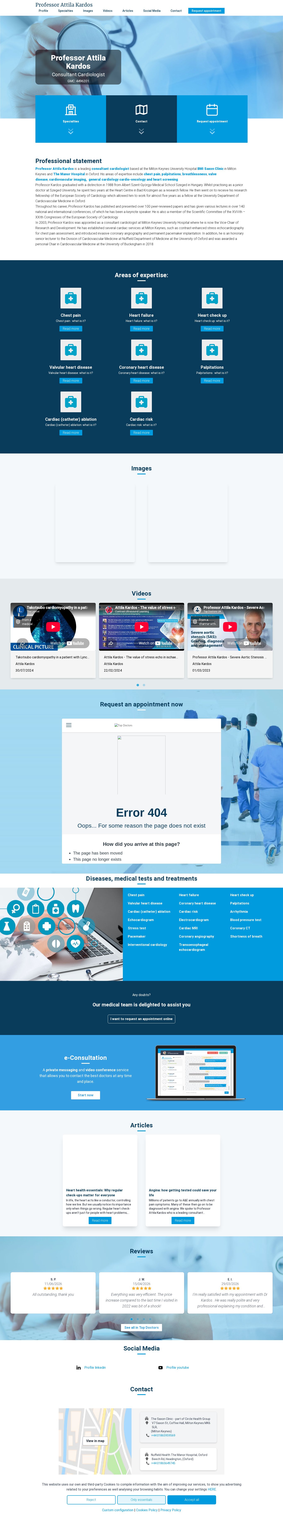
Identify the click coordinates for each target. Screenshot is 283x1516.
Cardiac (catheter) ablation (149, 912)
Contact (176, 10)
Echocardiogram (141, 920)
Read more (71, 329)
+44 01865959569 (163, 1435)
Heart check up (242, 895)
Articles (127, 10)
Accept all (192, 1500)
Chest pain (136, 895)
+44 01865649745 (163, 1463)
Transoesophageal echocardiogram (193, 947)
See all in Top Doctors (141, 1328)
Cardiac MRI (188, 928)
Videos (107, 10)
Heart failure (189, 895)
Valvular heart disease (145, 903)
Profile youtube (177, 1368)
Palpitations (239, 903)
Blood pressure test (245, 920)
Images (88, 10)
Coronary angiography (196, 936)
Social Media (152, 10)
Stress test (137, 928)
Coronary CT (240, 928)
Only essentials (141, 1500)
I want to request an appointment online (141, 1019)
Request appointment (206, 10)
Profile (43, 10)
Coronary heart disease (197, 903)
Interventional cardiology (147, 945)
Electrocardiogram (194, 920)
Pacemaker (137, 936)
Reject (91, 1500)
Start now (85, 1095)
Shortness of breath (246, 936)
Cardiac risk (188, 912)
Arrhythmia (239, 912)
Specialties (65, 10)
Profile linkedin (95, 1368)
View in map (95, 1441)
